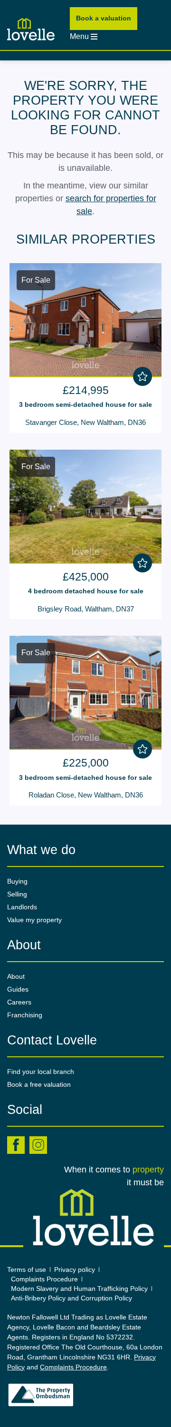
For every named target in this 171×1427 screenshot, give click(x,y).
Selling (17, 894)
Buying (17, 881)
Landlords (22, 907)
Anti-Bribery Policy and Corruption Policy (72, 1298)
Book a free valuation (39, 1084)
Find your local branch (40, 1071)
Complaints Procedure (44, 1279)
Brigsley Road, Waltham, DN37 (86, 609)
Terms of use (26, 1269)
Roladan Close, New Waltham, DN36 (85, 795)
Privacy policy (74, 1269)
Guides (17, 989)
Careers (19, 1002)
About (16, 976)
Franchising (24, 1015)
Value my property (34, 920)
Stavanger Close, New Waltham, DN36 (85, 422)
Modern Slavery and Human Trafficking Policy (79, 1288)
